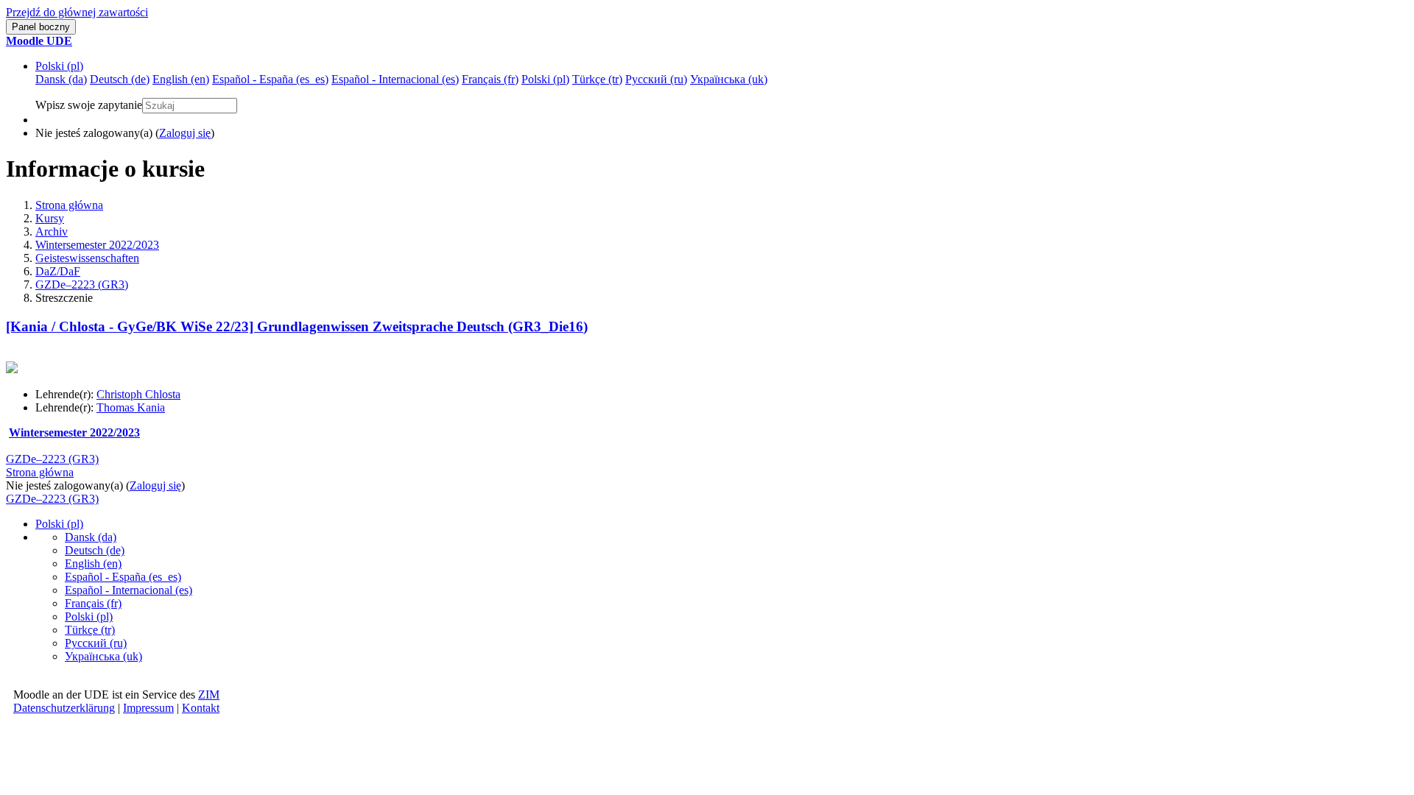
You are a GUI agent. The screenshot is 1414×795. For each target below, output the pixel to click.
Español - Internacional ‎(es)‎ (128, 590)
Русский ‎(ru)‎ (96, 643)
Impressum (148, 708)
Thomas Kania (130, 407)
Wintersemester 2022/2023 (97, 245)
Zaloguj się (185, 133)
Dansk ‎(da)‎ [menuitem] (61, 79)
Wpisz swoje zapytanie (88, 105)
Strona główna (69, 205)
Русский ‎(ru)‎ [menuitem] (656, 79)
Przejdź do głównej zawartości (77, 12)
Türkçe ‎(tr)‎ (90, 629)
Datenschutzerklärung (64, 708)
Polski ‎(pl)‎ (59, 66)
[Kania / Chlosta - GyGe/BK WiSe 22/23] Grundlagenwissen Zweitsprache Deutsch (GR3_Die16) (297, 326)
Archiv (51, 231)
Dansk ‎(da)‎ (90, 537)
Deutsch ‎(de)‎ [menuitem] (120, 79)
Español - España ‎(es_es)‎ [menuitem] (270, 79)
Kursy (49, 218)
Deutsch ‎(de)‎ (94, 550)
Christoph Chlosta (138, 394)
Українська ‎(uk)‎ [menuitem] (728, 79)
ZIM (208, 694)
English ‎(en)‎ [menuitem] (180, 79)
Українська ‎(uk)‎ (103, 656)
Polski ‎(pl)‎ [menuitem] (545, 79)
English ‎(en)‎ (93, 563)
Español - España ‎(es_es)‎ (123, 576)
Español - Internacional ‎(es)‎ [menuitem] (395, 79)
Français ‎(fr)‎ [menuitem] (490, 79)
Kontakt (200, 708)
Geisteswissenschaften (87, 258)
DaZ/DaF (57, 271)
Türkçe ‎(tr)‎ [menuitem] (597, 79)
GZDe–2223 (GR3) (81, 284)
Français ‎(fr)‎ (93, 603)
